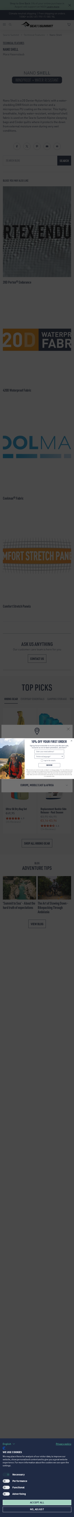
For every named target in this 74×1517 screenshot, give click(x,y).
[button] (9, 1444)
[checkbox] (6, 1481)
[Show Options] (62, 756)
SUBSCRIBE (49, 765)
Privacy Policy (55, 770)
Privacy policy (63, 1443)
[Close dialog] (71, 740)
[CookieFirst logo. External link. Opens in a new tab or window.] (4, 1448)
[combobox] (48, 756)
